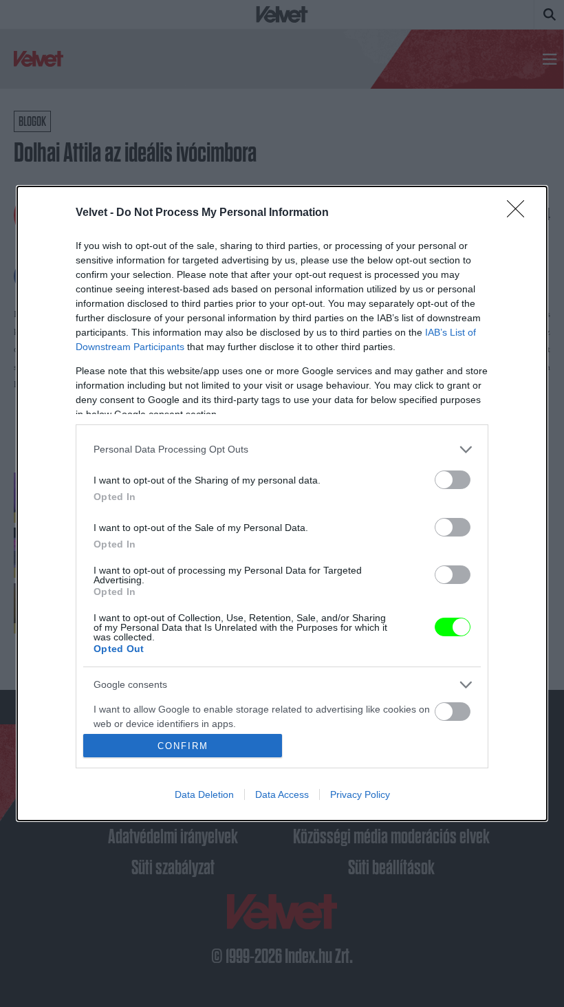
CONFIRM (183, 746)
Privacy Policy (360, 794)
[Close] (520, 213)
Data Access (282, 794)
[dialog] (282, 503)
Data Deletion (204, 794)
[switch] (452, 479)
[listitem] (282, 449)
